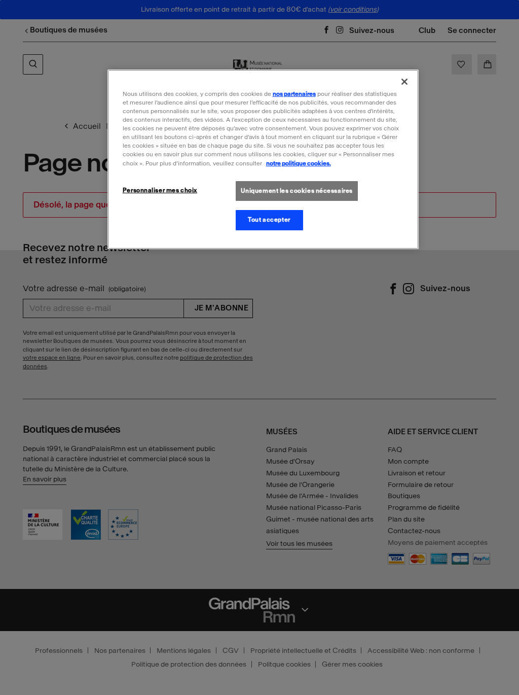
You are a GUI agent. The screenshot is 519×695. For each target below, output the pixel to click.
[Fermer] (404, 82)
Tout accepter (269, 220)
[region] (263, 159)
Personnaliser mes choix (160, 190)
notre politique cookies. (298, 163)
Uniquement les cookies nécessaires (297, 191)
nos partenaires (294, 94)
